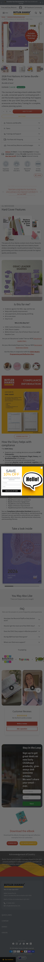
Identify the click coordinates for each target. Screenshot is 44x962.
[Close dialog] (41, 468)
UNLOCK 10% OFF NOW (11, 490)
